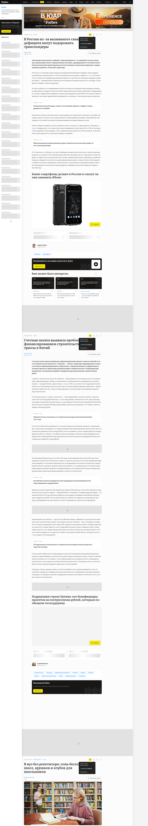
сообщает (66, 384)
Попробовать (83, 47)
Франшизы (57, 2)
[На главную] (4, 2)
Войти (124, 2)
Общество (59, 291)
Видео (71, 2)
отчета (90, 75)
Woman (81, 2)
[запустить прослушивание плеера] (93, 34)
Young (92, 2)
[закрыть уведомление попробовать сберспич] (93, 39)
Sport (87, 2)
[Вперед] (104, 236)
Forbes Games (37, 2)
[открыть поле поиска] (130, 2)
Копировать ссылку (95, 53)
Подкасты (64, 2)
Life (76, 2)
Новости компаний (85, 291)
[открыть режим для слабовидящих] (90, 34)
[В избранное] (54, 233)
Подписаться (39, 266)
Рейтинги (49, 2)
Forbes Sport (36, 291)
